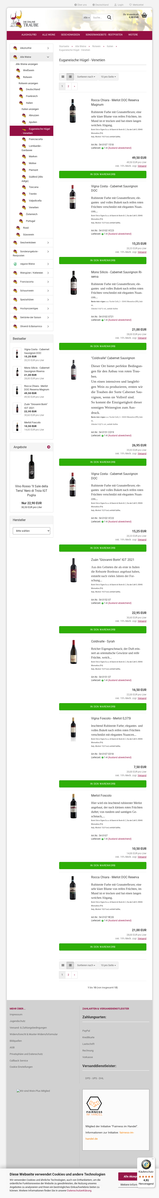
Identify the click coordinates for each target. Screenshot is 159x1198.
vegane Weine (27, 263)
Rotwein (27, 77)
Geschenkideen (70, 34)
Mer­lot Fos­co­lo (101, 795)
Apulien (32, 122)
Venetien (33, 207)
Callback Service (19, 1060)
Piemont (33, 170)
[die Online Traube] (43, 19)
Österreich (31, 214)
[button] (100, 5)
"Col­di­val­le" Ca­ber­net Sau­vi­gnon (113, 358)
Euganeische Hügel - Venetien (36, 131)
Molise (32, 163)
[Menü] (152, 1159)
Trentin (32, 193)
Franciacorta (35, 139)
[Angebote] (48, 447)
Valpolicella (34, 200)
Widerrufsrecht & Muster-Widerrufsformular (34, 1034)
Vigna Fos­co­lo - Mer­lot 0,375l (111, 718)
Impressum (16, 1014)
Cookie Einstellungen (21, 1066)
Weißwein (28, 70)
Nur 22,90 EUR (32, 503)
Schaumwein (27, 290)
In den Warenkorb (102, 174)
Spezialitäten (27, 299)
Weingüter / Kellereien (31, 272)
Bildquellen (16, 1040)
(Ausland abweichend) (119, 148)
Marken (32, 156)
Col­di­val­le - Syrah (103, 641)
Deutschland (32, 89)
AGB (12, 1047)
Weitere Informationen (133, 1184)
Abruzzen (33, 115)
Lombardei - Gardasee (32, 148)
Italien (29, 102)
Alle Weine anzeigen (27, 64)
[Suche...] (109, 17)
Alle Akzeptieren (134, 1176)
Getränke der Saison (30, 317)
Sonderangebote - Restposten (104, 34)
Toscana (33, 187)
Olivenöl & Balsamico (31, 326)
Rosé (25, 227)
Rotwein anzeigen (28, 83)
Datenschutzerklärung (79, 1190)
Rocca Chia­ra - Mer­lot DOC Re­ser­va (115, 877)
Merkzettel (137, 4)
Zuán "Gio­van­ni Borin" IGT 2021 (112, 560)
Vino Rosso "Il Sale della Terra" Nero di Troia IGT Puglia (31, 490)
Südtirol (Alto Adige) (32, 178)
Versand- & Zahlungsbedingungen (28, 1027)
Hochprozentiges (29, 308)
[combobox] (86, 77)
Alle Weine (48, 34)
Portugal (30, 221)
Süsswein (28, 234)
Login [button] (120, 4)
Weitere (133, 34)
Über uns (82, 4)
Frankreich (31, 96)
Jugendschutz (17, 1021)
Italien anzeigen (30, 109)
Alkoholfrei (29, 34)
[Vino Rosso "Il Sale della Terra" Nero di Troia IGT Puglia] (31, 467)
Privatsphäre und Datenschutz (26, 1054)
